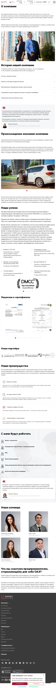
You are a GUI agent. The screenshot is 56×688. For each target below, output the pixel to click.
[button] (26, 190)
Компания (4, 603)
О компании (4, 605)
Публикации (5, 626)
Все (2, 629)
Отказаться (36, 683)
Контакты (3, 623)
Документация (5, 610)
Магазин (4, 654)
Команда (3, 615)
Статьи (3, 631)
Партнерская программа (8, 648)
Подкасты (3, 641)
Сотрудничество (6, 645)
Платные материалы (6, 639)
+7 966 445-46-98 (30, 2)
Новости (3, 634)
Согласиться (19, 683)
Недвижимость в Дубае (7, 650)
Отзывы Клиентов (6, 613)
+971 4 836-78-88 (19, 2)
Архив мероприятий (6, 618)
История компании (6, 608)
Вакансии (3, 620)
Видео (3, 636)
